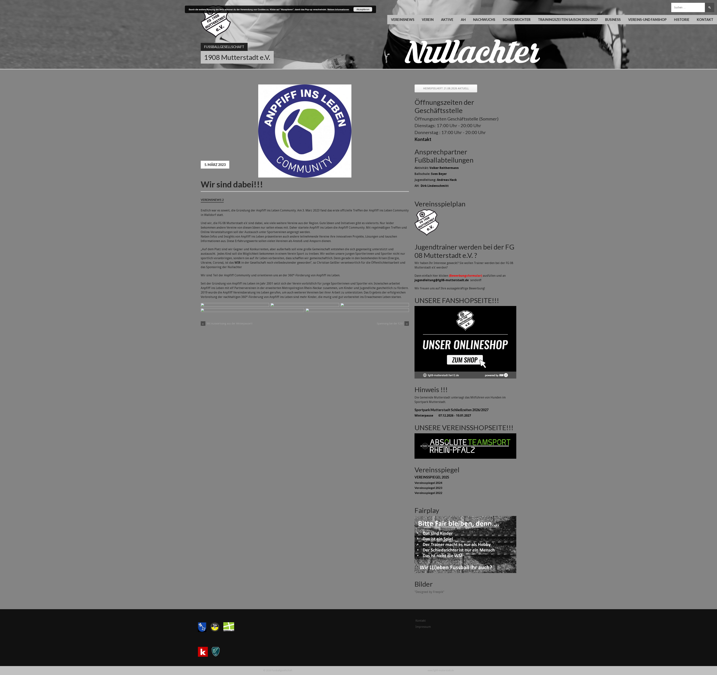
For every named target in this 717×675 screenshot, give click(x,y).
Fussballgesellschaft (224, 47)
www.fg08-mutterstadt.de (441, 670)
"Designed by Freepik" (429, 592)
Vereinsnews (402, 20)
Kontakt (705, 20)
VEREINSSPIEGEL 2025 (432, 477)
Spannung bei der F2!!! (392, 323)
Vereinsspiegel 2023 (428, 487)
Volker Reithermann (444, 168)
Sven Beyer (439, 174)
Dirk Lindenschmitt (435, 186)
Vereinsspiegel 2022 (428, 493)
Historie (681, 20)
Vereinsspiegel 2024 (428, 482)
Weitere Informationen (338, 9)
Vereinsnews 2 (212, 199)
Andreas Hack (447, 180)
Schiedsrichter (516, 20)
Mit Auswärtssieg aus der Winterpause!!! (227, 323)
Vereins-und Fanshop (647, 20)
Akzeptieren (362, 9)
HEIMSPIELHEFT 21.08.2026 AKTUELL (446, 88)
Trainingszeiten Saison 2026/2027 (568, 20)
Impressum (423, 627)
